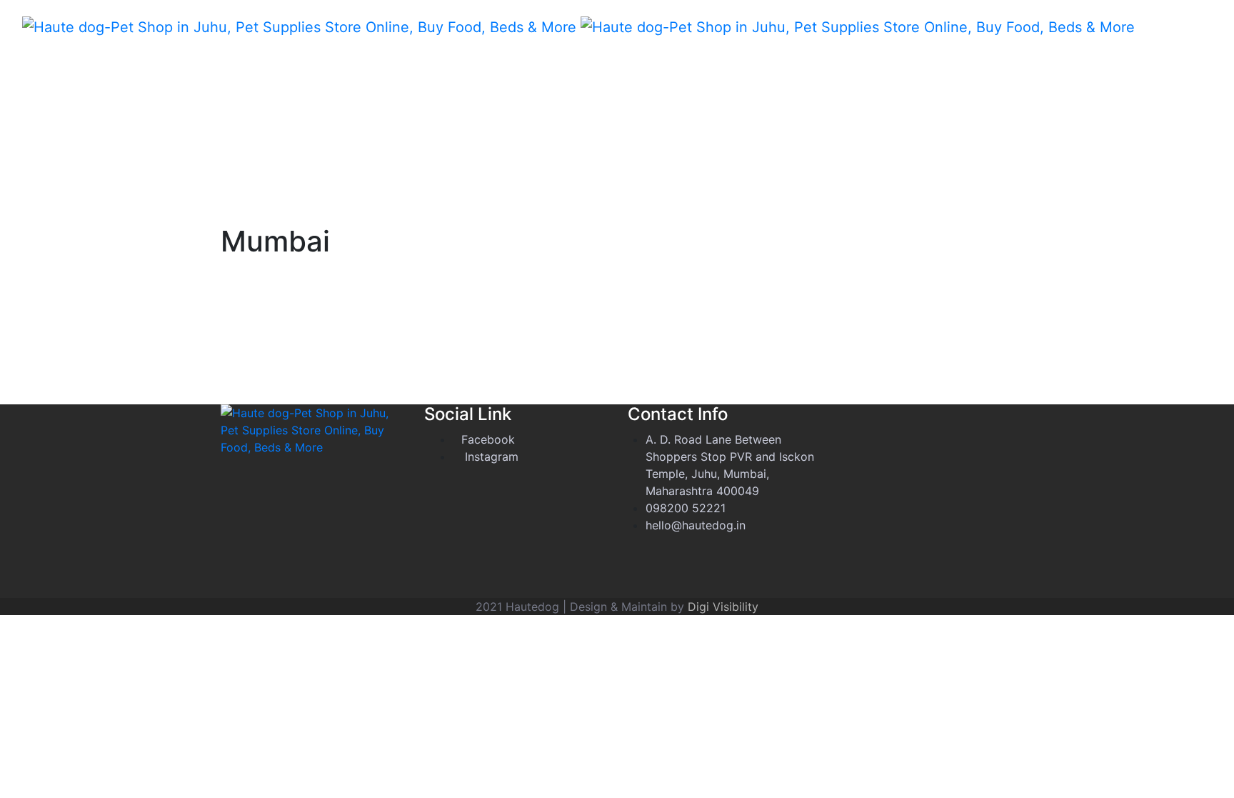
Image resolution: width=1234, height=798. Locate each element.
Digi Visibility (723, 606)
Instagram (489, 456)
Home (1144, 21)
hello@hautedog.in (696, 525)
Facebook (488, 439)
